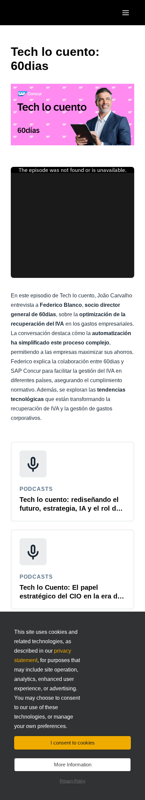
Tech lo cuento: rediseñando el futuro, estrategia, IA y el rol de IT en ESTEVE (70, 508)
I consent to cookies (73, 743)
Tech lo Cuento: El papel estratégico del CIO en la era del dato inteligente (71, 596)
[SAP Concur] (42, 12)
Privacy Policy (72, 781)
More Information (72, 764)
